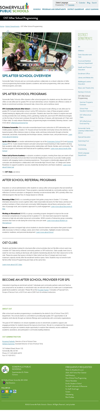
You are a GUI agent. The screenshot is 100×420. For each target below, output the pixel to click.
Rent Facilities (70, 397)
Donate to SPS (6, 395)
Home (2, 26)
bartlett (72, 404)
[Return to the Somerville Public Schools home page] (14, 12)
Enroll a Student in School (73, 383)
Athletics (81, 51)
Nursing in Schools (84, 92)
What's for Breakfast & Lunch (75, 370)
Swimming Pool (83, 141)
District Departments (12, 26)
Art (79, 47)
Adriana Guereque (8, 344)
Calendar (82, 2)
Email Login (75, 389)
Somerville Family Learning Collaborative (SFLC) (85, 130)
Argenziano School (53, 141)
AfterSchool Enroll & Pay (19, 123)
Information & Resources (79, 386)
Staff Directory (70, 375)
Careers (68, 392)
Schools (37, 9)
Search (94, 2)
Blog (88, 2)
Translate (71, 5)
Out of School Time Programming (76, 378)
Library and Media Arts (85, 78)
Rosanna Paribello (8, 341)
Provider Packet (43, 290)
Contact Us (4, 397)
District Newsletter (71, 381)
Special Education (84, 137)
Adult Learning (91, 9)
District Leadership (75, 9)
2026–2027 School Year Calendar (76, 373)
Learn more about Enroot (44, 232)
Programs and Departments (54, 9)
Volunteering (82, 149)
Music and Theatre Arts (86, 88)
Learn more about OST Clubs (12, 264)
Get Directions (10, 383)
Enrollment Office (84, 74)
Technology (82, 145)
